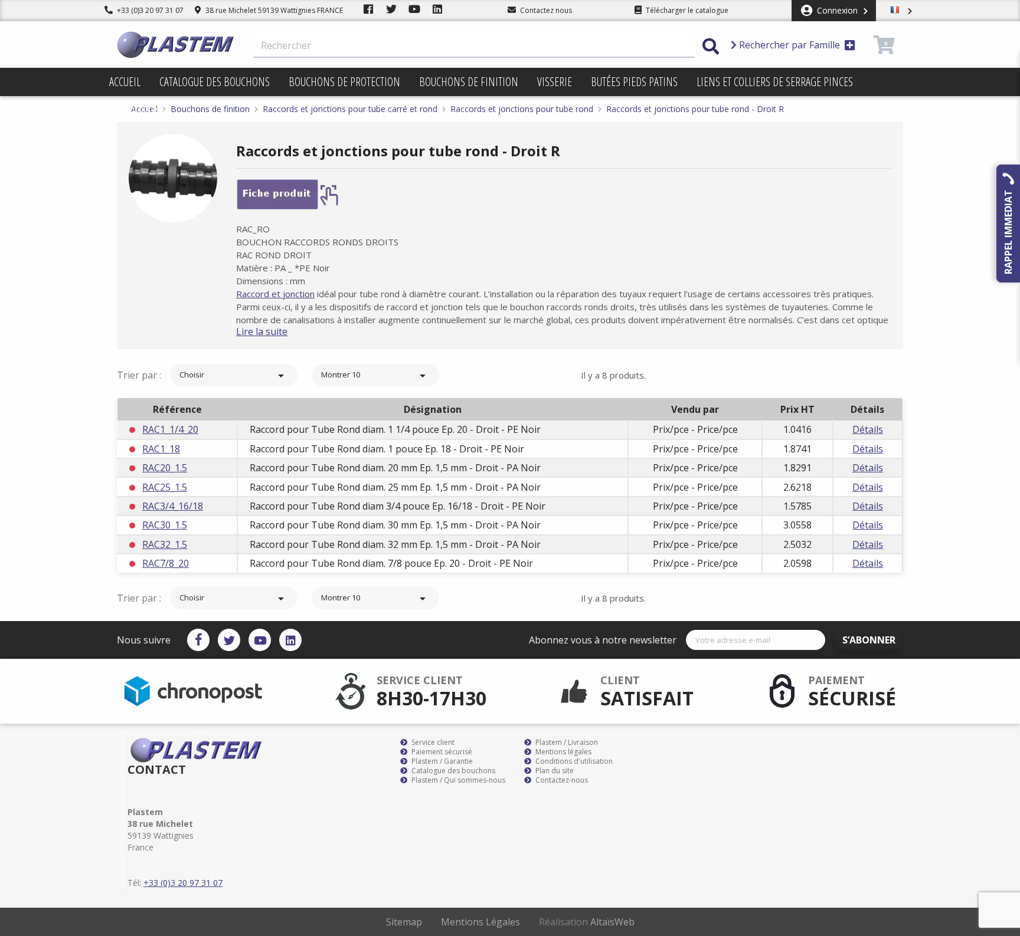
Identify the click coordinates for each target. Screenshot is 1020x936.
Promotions (137, 110)
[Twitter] (229, 640)
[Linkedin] (290, 640)
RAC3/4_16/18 (172, 506)
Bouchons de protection (344, 82)
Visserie (554, 82)
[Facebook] (198, 640)
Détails (867, 429)
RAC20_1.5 (164, 467)
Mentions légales (562, 752)
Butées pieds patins (634, 82)
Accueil (124, 82)
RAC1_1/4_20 (170, 429)
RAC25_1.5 (164, 487)
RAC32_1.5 (164, 544)
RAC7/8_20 (165, 563)
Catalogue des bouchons (214, 82)
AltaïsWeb (612, 921)
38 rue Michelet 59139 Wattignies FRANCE (273, 10)
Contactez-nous (561, 780)
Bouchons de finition (468, 82)
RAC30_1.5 (164, 524)
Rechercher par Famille (789, 44)
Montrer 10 (375, 376)
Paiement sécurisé (441, 752)
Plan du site (554, 771)
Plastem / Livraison (566, 742)
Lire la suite (261, 331)
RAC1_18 (161, 448)
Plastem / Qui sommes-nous (457, 780)
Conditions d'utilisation (573, 761)
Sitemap (404, 921)
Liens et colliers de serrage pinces (775, 82)
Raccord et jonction (275, 294)
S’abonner (868, 639)
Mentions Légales (480, 921)
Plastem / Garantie (441, 761)
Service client (432, 742)
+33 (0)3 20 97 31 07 (149, 10)
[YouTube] (260, 640)
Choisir (233, 376)
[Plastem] (176, 45)
